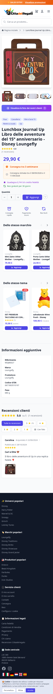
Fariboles (6, 572)
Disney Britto (7, 545)
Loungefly (9, 370)
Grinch (5, 521)
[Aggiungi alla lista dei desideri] (45, 197)
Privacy (5, 635)
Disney (5, 506)
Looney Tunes (8, 525)
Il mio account (8, 592)
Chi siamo (6, 638)
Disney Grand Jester (11, 552)
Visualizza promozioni (35, 2)
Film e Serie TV (29, 119)
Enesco (5, 564)
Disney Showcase (9, 548)
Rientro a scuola (9, 124)
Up (21, 124)
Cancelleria (15, 119)
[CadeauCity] (3, 674)
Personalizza (9, 690)
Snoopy (5, 517)
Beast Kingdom (8, 568)
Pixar (5, 119)
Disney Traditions (9, 541)
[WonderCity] (12, 674)
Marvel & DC (7, 513)
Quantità (6, 192)
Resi (3, 607)
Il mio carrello (8, 596)
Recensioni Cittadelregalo (13, 642)
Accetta (30, 690)
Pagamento (7, 631)
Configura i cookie (10, 611)
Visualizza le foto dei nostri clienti (27, 108)
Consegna (6, 603)
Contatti (5, 600)
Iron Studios (7, 580)
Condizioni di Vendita (11, 627)
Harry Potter (7, 510)
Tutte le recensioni (12, 423)
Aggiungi (17, 267)
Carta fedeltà (7, 623)
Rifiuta (20, 690)
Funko (4, 576)
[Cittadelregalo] (7, 674)
